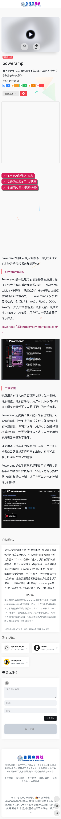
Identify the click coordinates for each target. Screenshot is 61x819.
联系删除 (20, 778)
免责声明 (9, 778)
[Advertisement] (30, 132)
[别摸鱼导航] (31, 4)
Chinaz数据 (22, 559)
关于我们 (32, 778)
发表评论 (50, 718)
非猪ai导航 (44, 778)
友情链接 (35, 781)
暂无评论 (12, 672)
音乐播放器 (7, 57)
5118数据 (43, 554)
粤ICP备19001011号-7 (22, 797)
